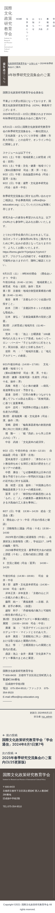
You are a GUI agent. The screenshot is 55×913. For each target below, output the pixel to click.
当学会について (27, 29)
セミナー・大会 (40, 24)
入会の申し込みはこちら (4, 71)
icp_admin (47, 716)
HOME (19, 19)
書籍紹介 (48, 24)
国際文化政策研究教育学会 (26, 776)
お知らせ (33, 24)
